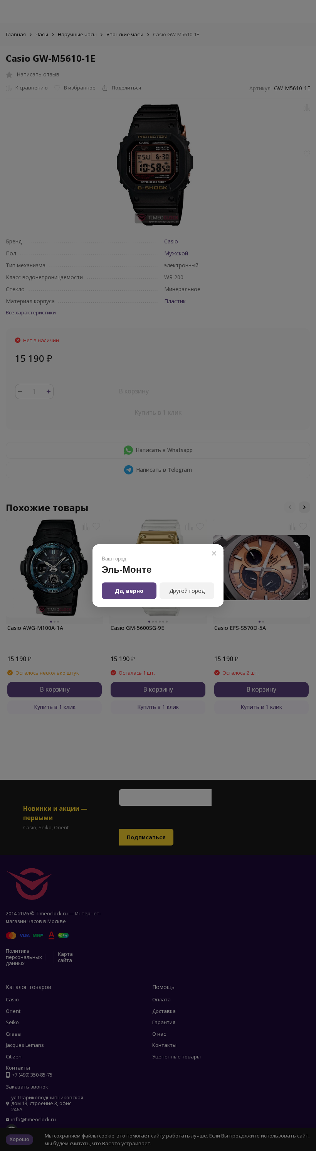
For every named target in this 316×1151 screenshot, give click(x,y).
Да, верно (129, 590)
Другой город (187, 590)
